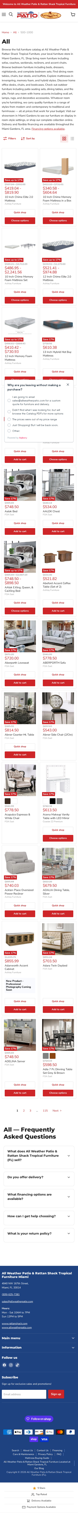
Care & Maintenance (23, 1454)
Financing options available (48, 129)
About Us (28, 1450)
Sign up (56, 1394)
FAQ (59, 1454)
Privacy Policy (45, 1454)
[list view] (72, 139)
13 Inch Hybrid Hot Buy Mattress (57, 353)
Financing (57, 1450)
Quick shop (20, 212)
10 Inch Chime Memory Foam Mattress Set (19, 278)
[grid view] (64, 139)
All (15, 32)
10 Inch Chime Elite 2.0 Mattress (19, 198)
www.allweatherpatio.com (17, 1327)
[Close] (68, 385)
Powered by (13, 437)
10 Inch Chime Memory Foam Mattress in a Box (57, 198)
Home (5, 32)
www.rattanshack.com (14, 1323)
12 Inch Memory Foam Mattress (18, 358)
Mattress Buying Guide (37, 1458)
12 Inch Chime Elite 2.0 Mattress (57, 278)
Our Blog (39, 1468)
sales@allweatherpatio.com (17, 1301)
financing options (28, 1207)
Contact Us (42, 1450)
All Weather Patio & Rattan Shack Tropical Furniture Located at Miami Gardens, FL (37, 1463)
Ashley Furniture (13, 203)
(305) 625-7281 (11, 1294)
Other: (16, 430)
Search (15, 1450)
